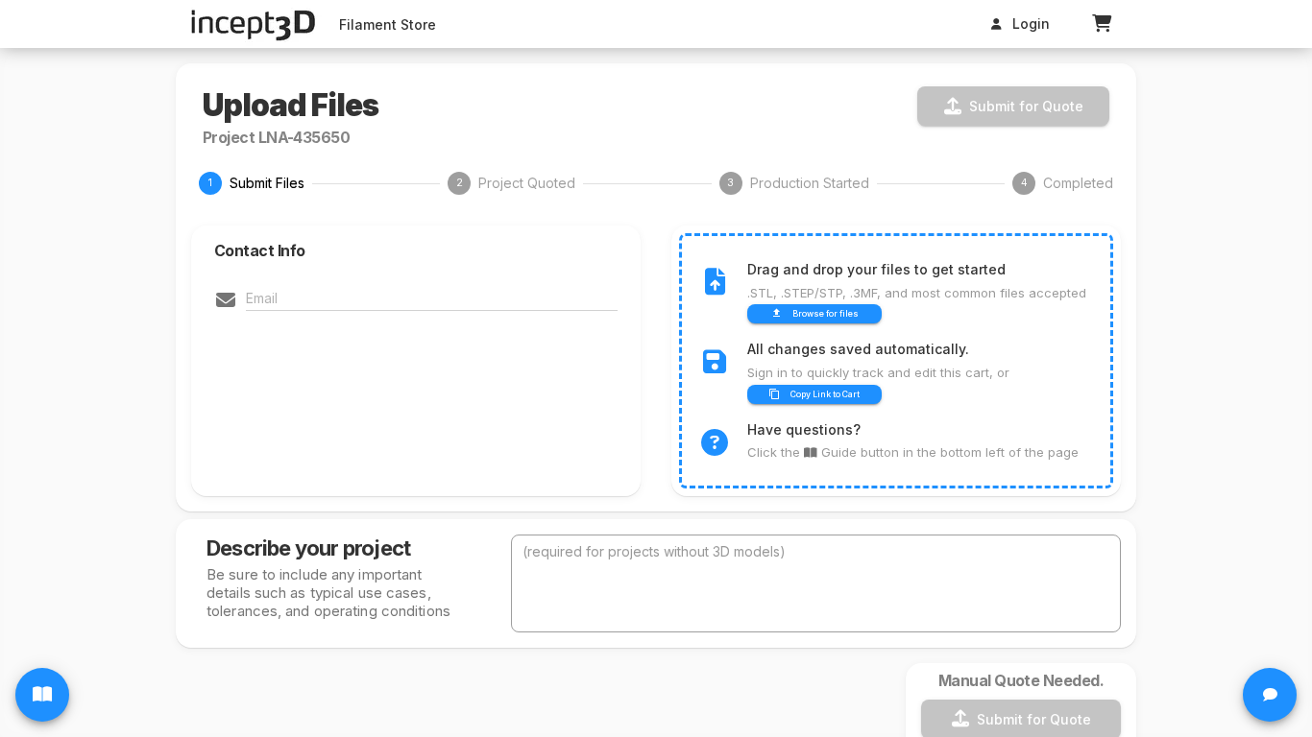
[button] (1102, 24)
